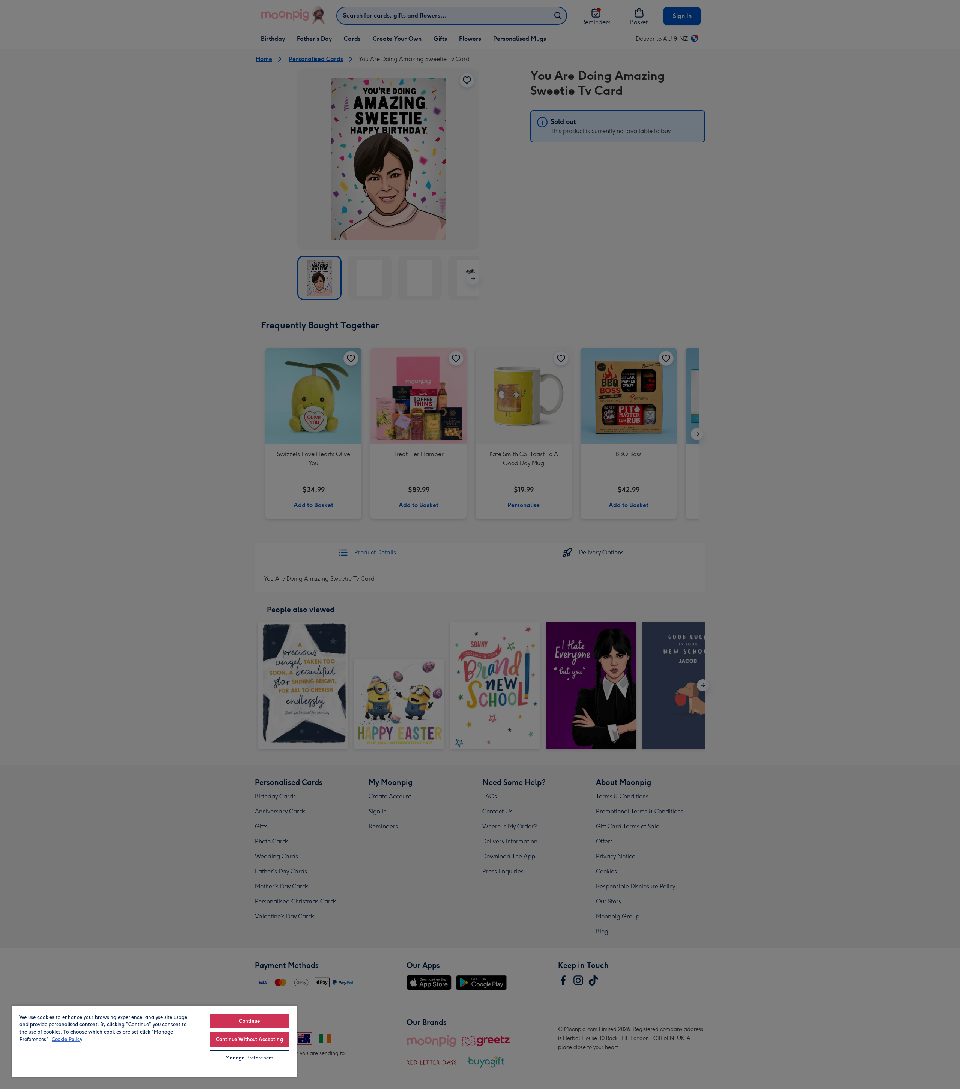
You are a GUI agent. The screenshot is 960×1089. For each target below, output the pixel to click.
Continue (249, 1021)
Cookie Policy (67, 1039)
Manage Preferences (249, 1058)
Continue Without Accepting (249, 1039)
